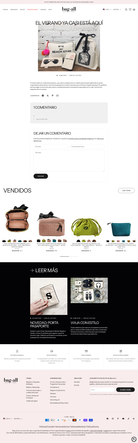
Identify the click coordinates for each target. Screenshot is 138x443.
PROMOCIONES (32, 9)
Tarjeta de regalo (31, 401)
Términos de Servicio (62, 426)
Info (50, 9)
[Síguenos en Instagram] (113, 419)
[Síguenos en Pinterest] (118, 419)
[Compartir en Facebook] (43, 95)
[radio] (4, 240)
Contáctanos (54, 387)
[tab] (17, 190)
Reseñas (53, 393)
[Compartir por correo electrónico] (57, 95)
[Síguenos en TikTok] (128, 419)
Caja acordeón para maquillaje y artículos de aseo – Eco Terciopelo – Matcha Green (17, 245)
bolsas (68, 431)
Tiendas (43, 9)
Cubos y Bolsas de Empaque (32, 397)
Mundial (77, 382)
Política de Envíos (93, 426)
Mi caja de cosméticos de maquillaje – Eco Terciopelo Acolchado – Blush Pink (52, 245)
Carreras (53, 397)
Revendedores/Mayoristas (59, 403)
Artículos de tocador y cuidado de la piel (33, 391)
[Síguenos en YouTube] (123, 419)
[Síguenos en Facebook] (107, 419)
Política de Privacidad (46, 426)
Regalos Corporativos (57, 390)
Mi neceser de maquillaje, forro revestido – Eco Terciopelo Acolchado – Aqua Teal (121, 245)
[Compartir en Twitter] (47, 95)
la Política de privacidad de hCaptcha (81, 139)
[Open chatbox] (134, 439)
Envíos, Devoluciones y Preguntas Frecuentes (58, 383)
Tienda (5, 9)
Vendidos (14, 9)
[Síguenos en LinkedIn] (134, 419)
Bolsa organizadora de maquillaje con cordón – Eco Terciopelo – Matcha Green (86, 245)
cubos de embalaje (96, 431)
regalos (106, 431)
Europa (76, 385)
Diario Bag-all (55, 400)
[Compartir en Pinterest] (52, 95)
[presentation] (135, 240)
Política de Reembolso (78, 426)
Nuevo (22, 9)
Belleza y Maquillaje (33, 387)
